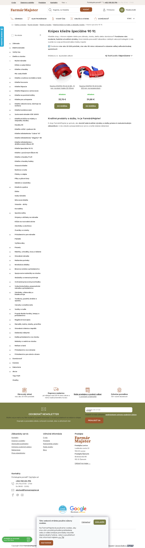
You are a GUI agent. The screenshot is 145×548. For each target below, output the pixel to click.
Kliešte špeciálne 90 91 (24, 148)
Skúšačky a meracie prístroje (26, 278)
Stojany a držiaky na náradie (26, 217)
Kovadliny (19, 209)
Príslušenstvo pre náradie (25, 234)
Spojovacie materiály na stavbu (27, 273)
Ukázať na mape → (82, 463)
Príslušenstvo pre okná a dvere (27, 354)
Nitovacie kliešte (21, 200)
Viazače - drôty (21, 204)
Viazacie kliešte (21, 166)
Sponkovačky (20, 213)
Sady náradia (20, 196)
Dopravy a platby (27, 3)
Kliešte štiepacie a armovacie (26, 91)
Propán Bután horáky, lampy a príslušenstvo (27, 314)
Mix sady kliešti (21, 74)
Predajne (42, 3)
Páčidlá (18, 239)
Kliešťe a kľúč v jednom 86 (25, 129)
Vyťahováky (20, 243)
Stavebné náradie (22, 256)
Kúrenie (16, 363)
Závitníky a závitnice (23, 226)
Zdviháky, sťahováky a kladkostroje (24, 293)
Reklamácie (15, 450)
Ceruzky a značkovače (24, 305)
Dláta (17, 191)
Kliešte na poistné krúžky (25, 95)
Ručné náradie (20, 61)
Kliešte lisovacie (21, 82)
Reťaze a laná (20, 346)
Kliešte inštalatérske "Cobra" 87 (27, 133)
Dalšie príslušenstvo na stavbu (27, 337)
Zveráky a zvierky (22, 230)
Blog (45, 450)
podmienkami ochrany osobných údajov (121, 415)
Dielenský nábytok (22, 333)
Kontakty (53, 3)
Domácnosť (17, 359)
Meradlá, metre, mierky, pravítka (28, 324)
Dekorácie (17, 367)
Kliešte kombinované (23, 110)
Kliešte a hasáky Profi (23, 157)
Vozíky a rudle (20, 309)
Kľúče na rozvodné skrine (25, 222)
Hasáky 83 (19, 125)
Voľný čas (16, 52)
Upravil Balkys (120, 546)
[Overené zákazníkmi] (63, 509)
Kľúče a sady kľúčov (23, 65)
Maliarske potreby (22, 260)
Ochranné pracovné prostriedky (28, 282)
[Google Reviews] (78, 509)
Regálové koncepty (22, 320)
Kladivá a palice (21, 187)
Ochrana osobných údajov (21, 447)
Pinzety (18, 247)
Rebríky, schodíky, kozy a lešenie (28, 252)
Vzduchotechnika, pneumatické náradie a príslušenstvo (27, 287)
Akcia (15, 371)
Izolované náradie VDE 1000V (27, 114)
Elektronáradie (18, 48)
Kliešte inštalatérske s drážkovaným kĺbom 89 (24, 143)
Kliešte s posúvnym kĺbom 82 (26, 153)
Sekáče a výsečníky (22, 183)
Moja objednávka (18, 453)
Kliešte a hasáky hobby (24, 161)
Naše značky (48, 447)
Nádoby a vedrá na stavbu (25, 341)
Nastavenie (46, 543)
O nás (13, 3)
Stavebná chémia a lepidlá (25, 328)
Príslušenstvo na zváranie (25, 350)
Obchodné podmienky (19, 444)
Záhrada (16, 43)
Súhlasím (99, 522)
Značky (15, 380)
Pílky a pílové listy (22, 178)
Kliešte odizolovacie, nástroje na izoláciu (28, 105)
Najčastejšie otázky (50, 444)
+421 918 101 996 (111, 2)
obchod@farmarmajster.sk (27, 490)
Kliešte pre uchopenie (23, 99)
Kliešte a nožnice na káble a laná (28, 78)
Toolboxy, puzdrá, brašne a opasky (26, 300)
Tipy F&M (16, 376)
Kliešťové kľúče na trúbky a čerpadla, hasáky (25, 120)
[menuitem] (17, 18)
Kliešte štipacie (21, 87)
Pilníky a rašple (21, 174)
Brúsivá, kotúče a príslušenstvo (27, 269)
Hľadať (86, 9)
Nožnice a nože (21, 170)
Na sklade (28, 35)
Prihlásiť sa (94, 420)
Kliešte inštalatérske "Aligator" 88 (28, 138)
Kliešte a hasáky (21, 69)
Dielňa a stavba (19, 56)
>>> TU (61, 537)
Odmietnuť (86, 522)
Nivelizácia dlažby (22, 265)
